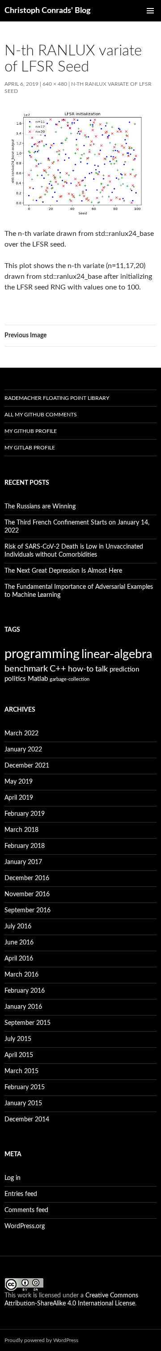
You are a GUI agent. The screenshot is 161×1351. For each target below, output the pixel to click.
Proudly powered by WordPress (41, 1340)
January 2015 (23, 1103)
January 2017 (23, 862)
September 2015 (27, 1023)
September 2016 (27, 910)
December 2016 (26, 878)
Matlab (38, 679)
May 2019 (18, 782)
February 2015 (24, 1087)
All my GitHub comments (40, 414)
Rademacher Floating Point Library (56, 398)
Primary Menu (150, 10)
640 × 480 (54, 84)
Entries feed (20, 1194)
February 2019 (24, 814)
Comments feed (26, 1210)
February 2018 (24, 846)
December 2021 (26, 766)
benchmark (26, 668)
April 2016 (18, 959)
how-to (80, 669)
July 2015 (17, 1039)
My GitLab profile (29, 447)
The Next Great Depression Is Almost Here (63, 571)
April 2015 (18, 1055)
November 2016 (27, 894)
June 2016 (19, 943)
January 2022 (23, 750)
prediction (124, 669)
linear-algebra (116, 654)
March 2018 (21, 830)
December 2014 (26, 1119)
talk (101, 669)
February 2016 (24, 991)
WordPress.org (24, 1226)
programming (42, 654)
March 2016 (21, 975)
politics (15, 679)
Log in (12, 1178)
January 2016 (23, 1007)
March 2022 (21, 733)
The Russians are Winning (40, 506)
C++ (58, 668)
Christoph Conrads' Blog (47, 11)
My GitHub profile (30, 431)
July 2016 (17, 926)
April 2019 (18, 798)
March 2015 (21, 1071)
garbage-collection (69, 679)
